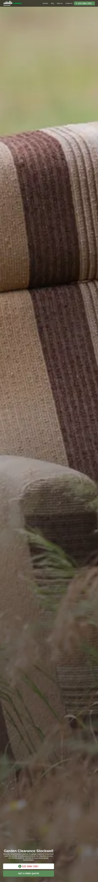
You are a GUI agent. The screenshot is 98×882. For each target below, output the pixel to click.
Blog (52, 3)
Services (45, 3)
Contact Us (69, 3)
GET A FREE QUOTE (28, 873)
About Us (59, 3)
